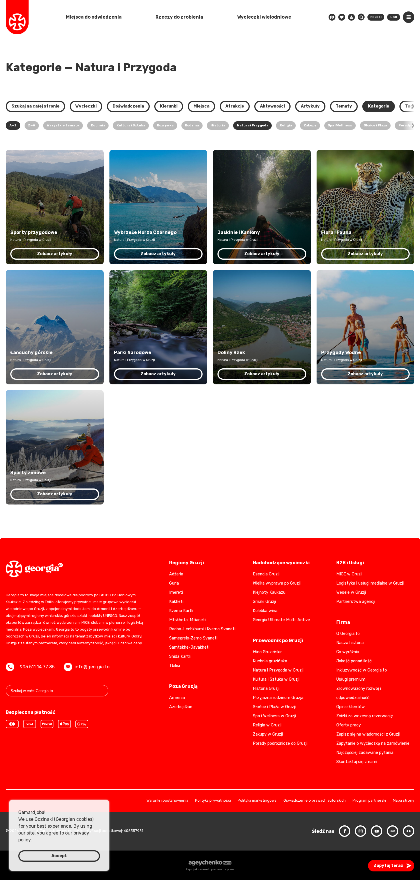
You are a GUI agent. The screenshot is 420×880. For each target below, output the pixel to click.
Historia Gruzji (266, 688)
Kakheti (176, 601)
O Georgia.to (348, 633)
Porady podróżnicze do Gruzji (280, 743)
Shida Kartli (180, 656)
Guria (174, 583)
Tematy (344, 106)
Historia (218, 125)
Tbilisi (174, 665)
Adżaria (176, 574)
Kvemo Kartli (181, 610)
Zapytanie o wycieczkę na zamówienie (372, 743)
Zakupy (310, 125)
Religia (286, 125)
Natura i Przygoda (252, 125)
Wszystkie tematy (63, 125)
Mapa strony (403, 800)
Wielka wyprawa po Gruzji (277, 583)
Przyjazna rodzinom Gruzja (278, 697)
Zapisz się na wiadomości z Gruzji (368, 734)
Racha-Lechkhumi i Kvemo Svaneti (202, 629)
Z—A (31, 125)
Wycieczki (86, 106)
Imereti (176, 592)
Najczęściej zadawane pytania (364, 752)
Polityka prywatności (213, 800)
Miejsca (201, 106)
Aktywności (272, 106)
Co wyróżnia (347, 651)
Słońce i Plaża (375, 125)
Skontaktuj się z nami (356, 761)
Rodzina (192, 125)
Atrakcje (234, 106)
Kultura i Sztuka (131, 125)
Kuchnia (98, 125)
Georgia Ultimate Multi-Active (281, 619)
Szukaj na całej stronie (35, 106)
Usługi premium (350, 679)
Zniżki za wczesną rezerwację (364, 716)
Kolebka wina (265, 610)
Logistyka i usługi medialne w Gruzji (370, 583)
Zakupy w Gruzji (268, 734)
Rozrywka (165, 125)
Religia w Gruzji (267, 725)
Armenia (177, 697)
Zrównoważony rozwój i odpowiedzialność (358, 693)
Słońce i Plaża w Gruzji (274, 706)
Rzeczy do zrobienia (179, 17)
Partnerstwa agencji (355, 601)
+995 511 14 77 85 (36, 667)
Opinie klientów (350, 706)
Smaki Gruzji (264, 601)
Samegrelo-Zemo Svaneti (193, 638)
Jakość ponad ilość (354, 661)
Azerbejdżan (180, 706)
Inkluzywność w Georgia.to (361, 670)
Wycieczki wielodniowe (264, 17)
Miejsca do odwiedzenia (94, 17)
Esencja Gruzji (266, 574)
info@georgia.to (92, 667)
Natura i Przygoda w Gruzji (278, 670)
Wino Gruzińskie (268, 651)
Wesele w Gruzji (351, 592)
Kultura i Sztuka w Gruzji (276, 679)
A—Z (13, 125)
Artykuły (310, 106)
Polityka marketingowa (257, 800)
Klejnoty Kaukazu (269, 592)
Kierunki (168, 106)
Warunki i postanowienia (167, 800)
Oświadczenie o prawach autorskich (314, 800)
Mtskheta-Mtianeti (187, 619)
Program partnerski (369, 800)
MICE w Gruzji (349, 574)
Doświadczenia (128, 106)
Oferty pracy (348, 725)
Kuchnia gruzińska (270, 661)
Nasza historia (350, 642)
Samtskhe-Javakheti (189, 647)
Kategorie (378, 106)
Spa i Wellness (340, 125)
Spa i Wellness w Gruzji (274, 716)
